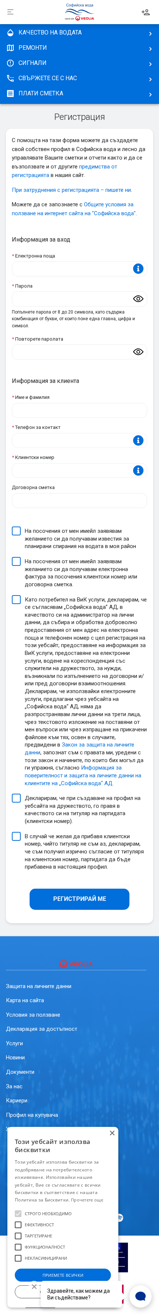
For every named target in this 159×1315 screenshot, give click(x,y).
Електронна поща (33, 256)
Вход (145, 12)
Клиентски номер (33, 457)
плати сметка (40, 93)
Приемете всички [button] (63, 1275)
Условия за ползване (33, 1014)
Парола (22, 286)
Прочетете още (87, 1200)
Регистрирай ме (79, 898)
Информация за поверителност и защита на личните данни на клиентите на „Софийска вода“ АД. (83, 775)
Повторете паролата (37, 339)
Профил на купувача (32, 1115)
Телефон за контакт (36, 427)
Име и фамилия (31, 397)
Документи (20, 1072)
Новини (15, 1057)
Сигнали (32, 62)
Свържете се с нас (47, 78)
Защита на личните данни (38, 986)
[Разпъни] (10, 12)
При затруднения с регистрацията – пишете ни (71, 190)
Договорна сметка (33, 487)
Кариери (16, 1100)
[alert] (62, 1217)
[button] (18, 1213)
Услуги (14, 1043)
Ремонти (32, 47)
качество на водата (50, 32)
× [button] (112, 1133)
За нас (14, 1086)
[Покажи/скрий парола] (138, 299)
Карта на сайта (25, 1000)
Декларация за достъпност (41, 1029)
